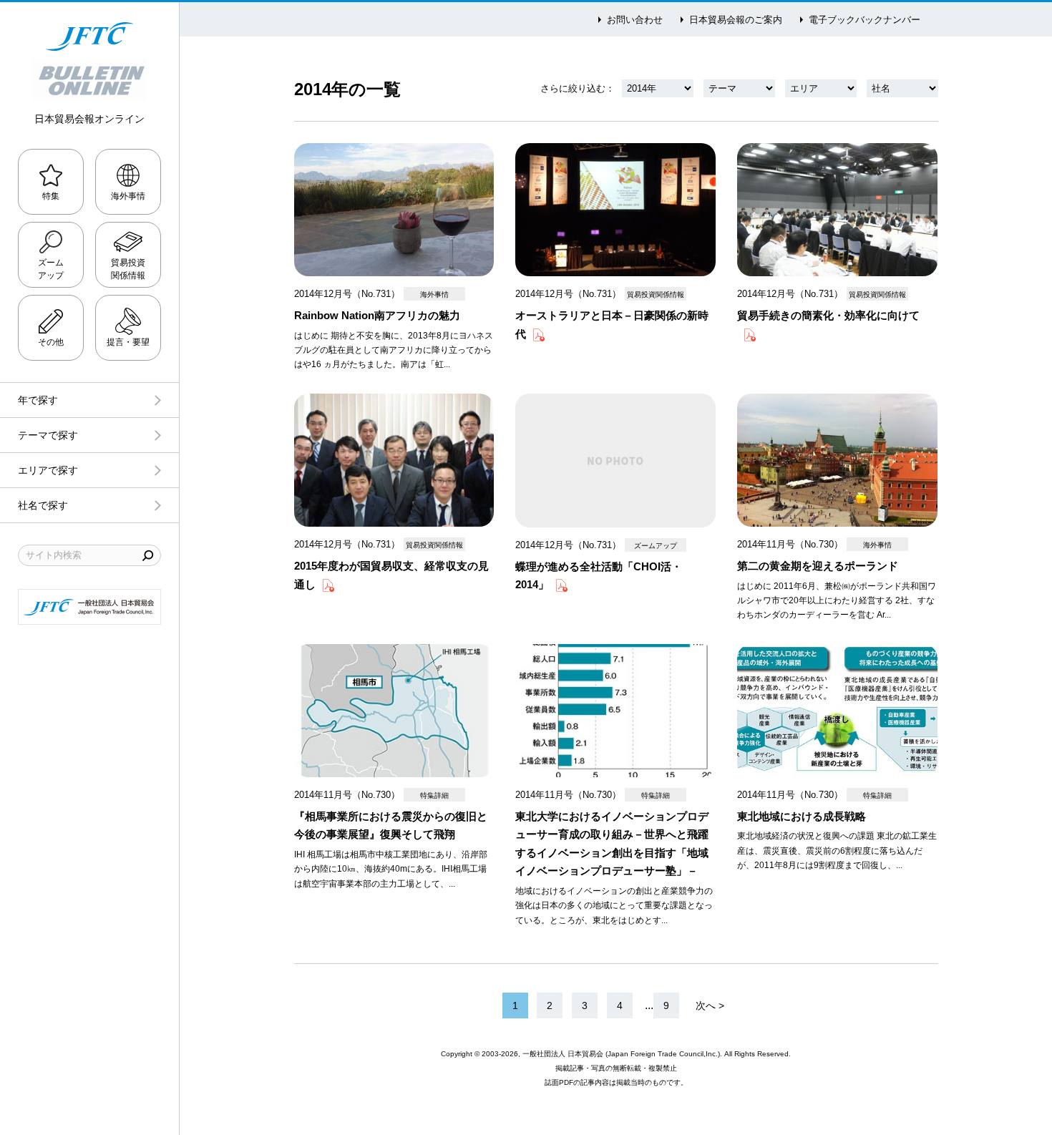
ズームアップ (51, 269)
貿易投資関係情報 (128, 269)
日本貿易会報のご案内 (735, 19)
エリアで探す (48, 470)
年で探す (38, 400)
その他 (51, 342)
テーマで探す (48, 435)
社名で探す (43, 505)
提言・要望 (128, 342)
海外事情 (128, 196)
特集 (50, 196)
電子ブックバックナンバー (864, 19)
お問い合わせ (635, 19)
